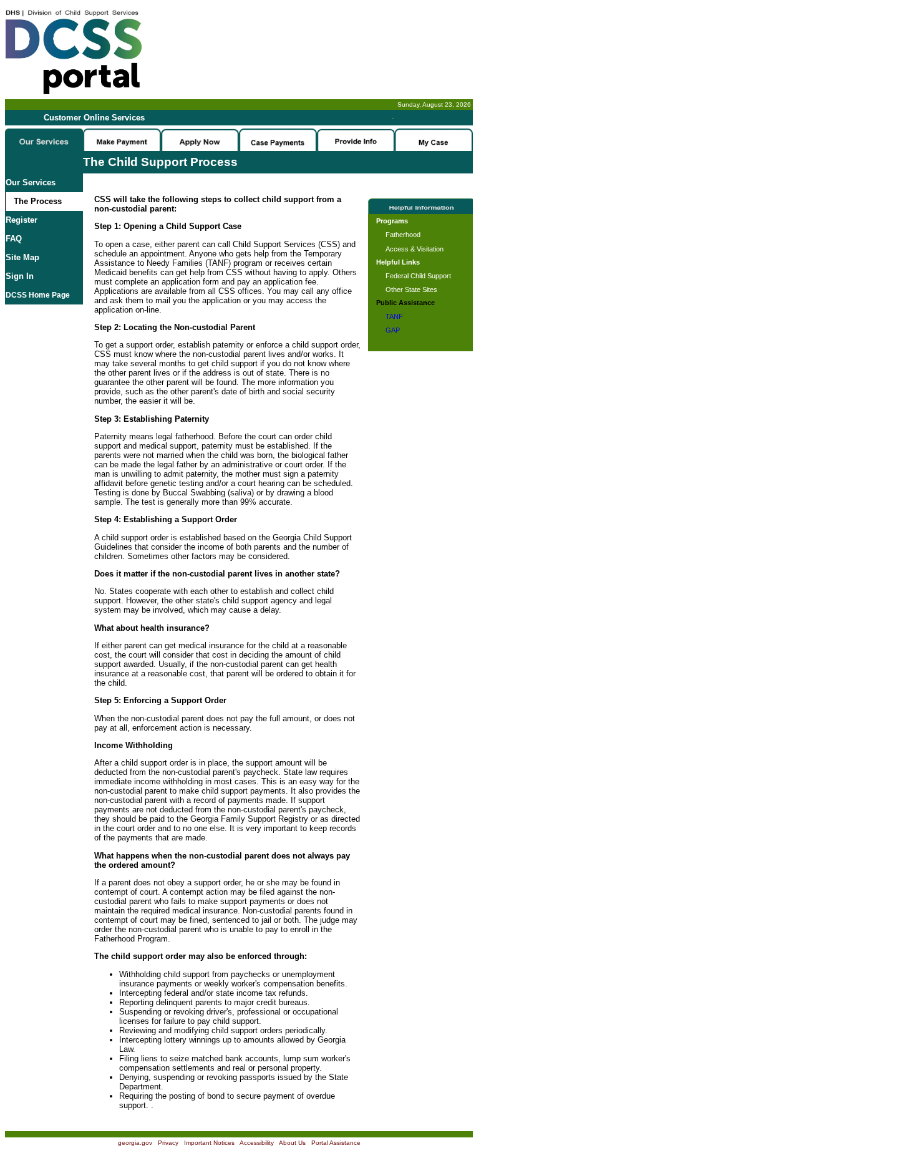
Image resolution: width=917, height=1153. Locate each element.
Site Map (22, 257)
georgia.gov (135, 1142)
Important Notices (209, 1142)
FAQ (14, 238)
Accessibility (257, 1142)
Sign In (20, 276)
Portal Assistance (336, 1142)
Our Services (31, 182)
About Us (292, 1142)
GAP (393, 330)
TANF (394, 316)
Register (21, 220)
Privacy (168, 1142)
